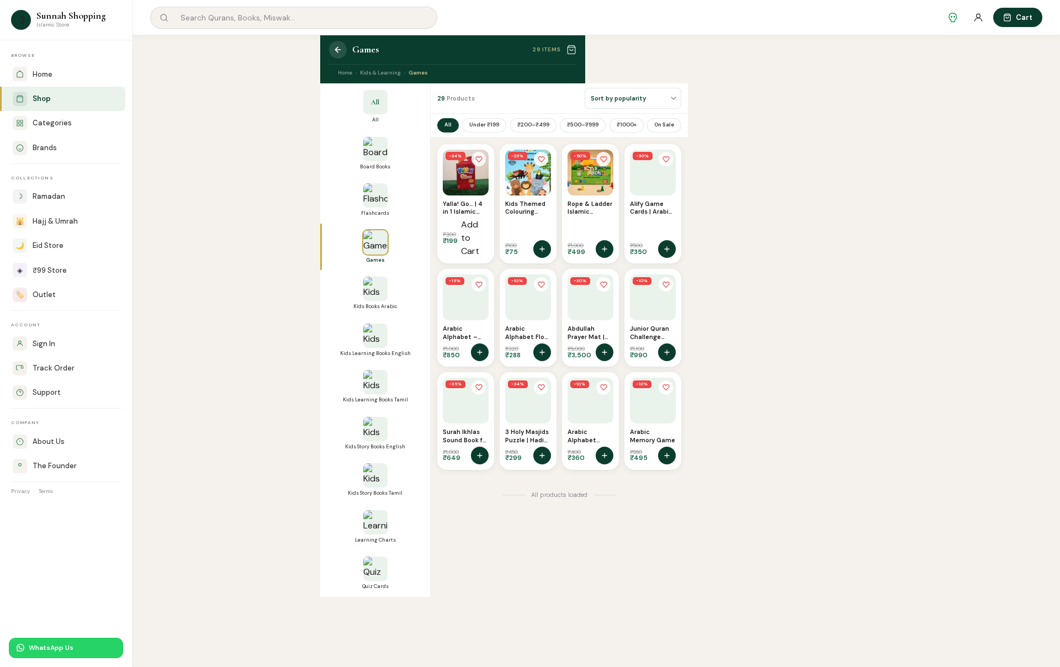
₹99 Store (42, 270)
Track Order (54, 368)
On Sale (664, 124)
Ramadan (41, 196)
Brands (45, 147)
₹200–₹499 (533, 124)
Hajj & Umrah (46, 221)
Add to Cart (470, 238)
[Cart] (571, 50)
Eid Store (39, 245)
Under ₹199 (484, 124)
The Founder (55, 465)
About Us (49, 441)
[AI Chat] (952, 17)
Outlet (35, 294)
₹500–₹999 (582, 124)
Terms (46, 491)
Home (42, 74)
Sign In (44, 343)
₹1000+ (627, 124)
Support (47, 392)
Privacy (20, 491)
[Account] (978, 17)
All (448, 124)
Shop (42, 98)
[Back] (338, 50)
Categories (52, 123)
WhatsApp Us (51, 647)
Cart (1024, 17)
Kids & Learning (380, 72)
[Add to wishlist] (478, 159)
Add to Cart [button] (542, 249)
